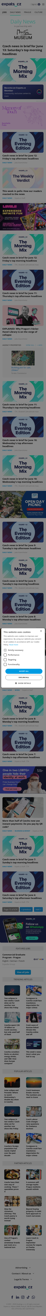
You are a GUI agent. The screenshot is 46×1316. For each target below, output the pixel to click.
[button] (23, 683)
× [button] (41, 631)
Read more (13, 644)
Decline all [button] (24, 677)
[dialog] (23, 658)
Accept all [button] (24, 671)
